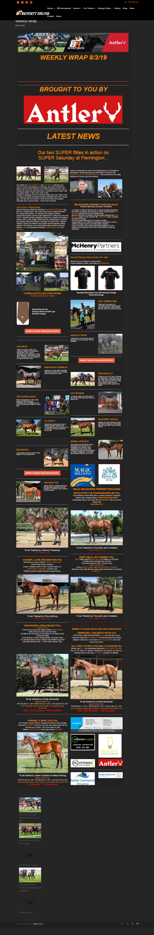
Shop (125, 8)
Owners (76, 8)
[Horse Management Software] (38, 924)
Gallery (117, 8)
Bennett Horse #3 (26, 912)
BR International (64, 8)
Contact (50, 16)
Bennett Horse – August (28, 865)
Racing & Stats (104, 8)
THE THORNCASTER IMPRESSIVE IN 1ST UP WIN (29, 818)
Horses (50, 8)
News (132, 8)
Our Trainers (89, 8)
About (58, 16)
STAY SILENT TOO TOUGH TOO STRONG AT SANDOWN (30, 888)
